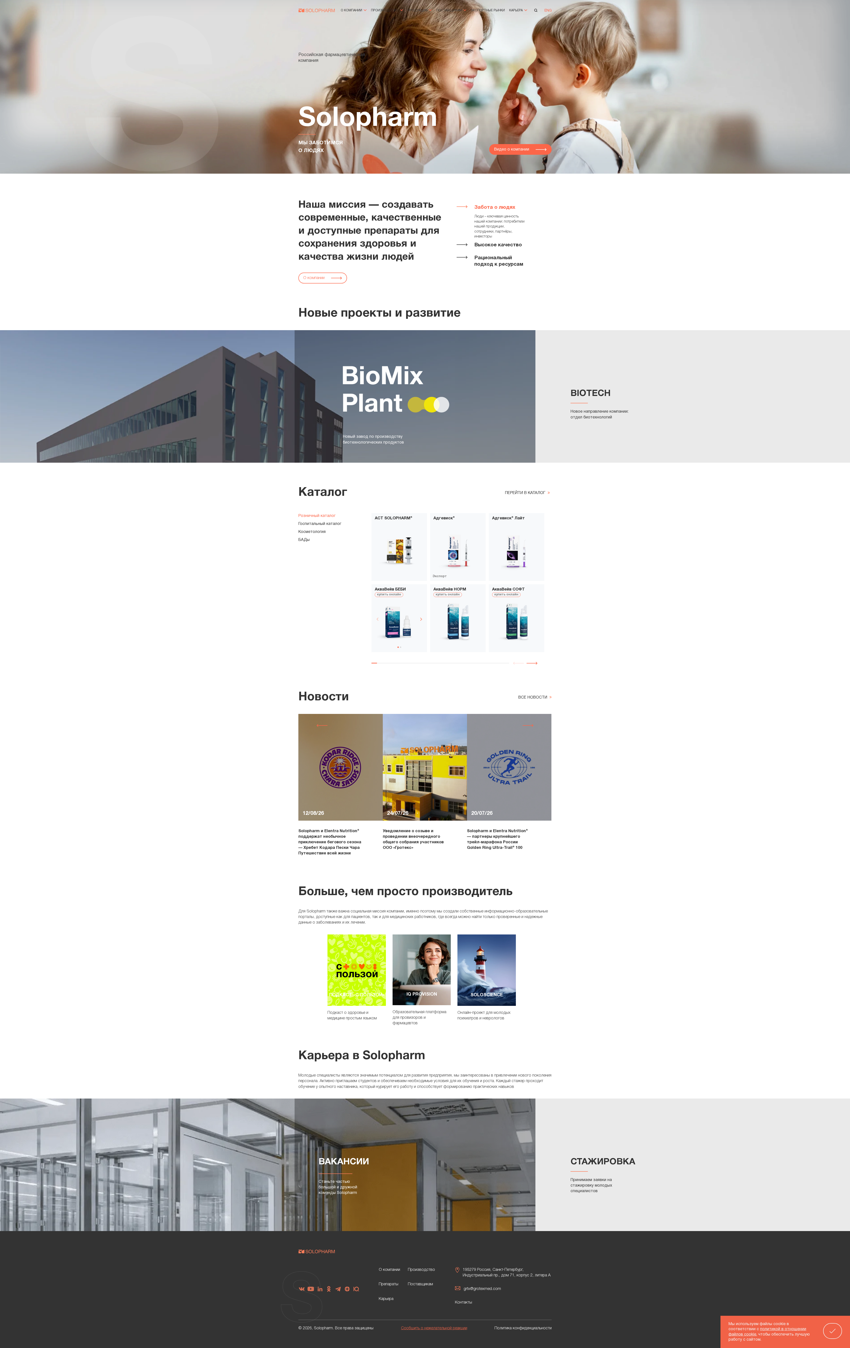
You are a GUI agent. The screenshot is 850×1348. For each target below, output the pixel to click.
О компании (352, 10)
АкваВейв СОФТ (508, 589)
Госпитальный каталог (319, 524)
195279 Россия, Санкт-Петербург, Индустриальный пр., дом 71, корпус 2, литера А (507, 1272)
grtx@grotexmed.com (482, 1289)
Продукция (417, 10)
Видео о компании (512, 149)
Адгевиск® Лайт (508, 518)
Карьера (516, 10)
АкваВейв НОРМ (449, 589)
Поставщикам (449, 10)
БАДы (304, 540)
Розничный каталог (316, 516)
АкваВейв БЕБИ (390, 589)
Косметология (312, 532)
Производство (385, 10)
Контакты (463, 1302)
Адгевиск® (444, 518)
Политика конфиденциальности (523, 1328)
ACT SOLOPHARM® (393, 518)
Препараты (388, 1284)
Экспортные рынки (488, 10)
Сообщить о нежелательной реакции (434, 1328)
